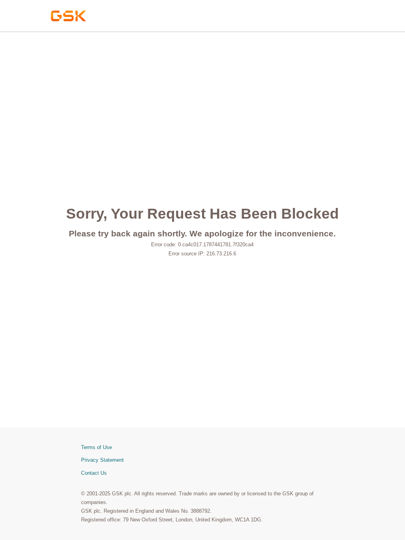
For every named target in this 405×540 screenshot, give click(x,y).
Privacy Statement (102, 460)
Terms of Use (96, 447)
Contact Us (94, 473)
